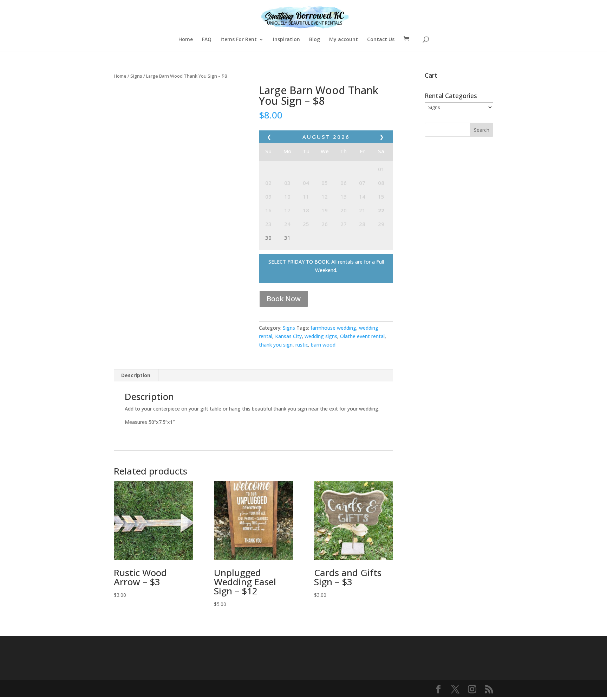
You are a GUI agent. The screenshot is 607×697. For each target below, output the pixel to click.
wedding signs (321, 336)
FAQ (206, 40)
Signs (136, 76)
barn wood (323, 344)
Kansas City (288, 336)
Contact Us (380, 40)
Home (185, 40)
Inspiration (286, 40)
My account (343, 40)
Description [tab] (135, 375)
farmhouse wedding (333, 327)
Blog (314, 40)
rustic (301, 344)
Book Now (284, 298)
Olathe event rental (362, 336)
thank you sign (276, 344)
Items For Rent (239, 40)
